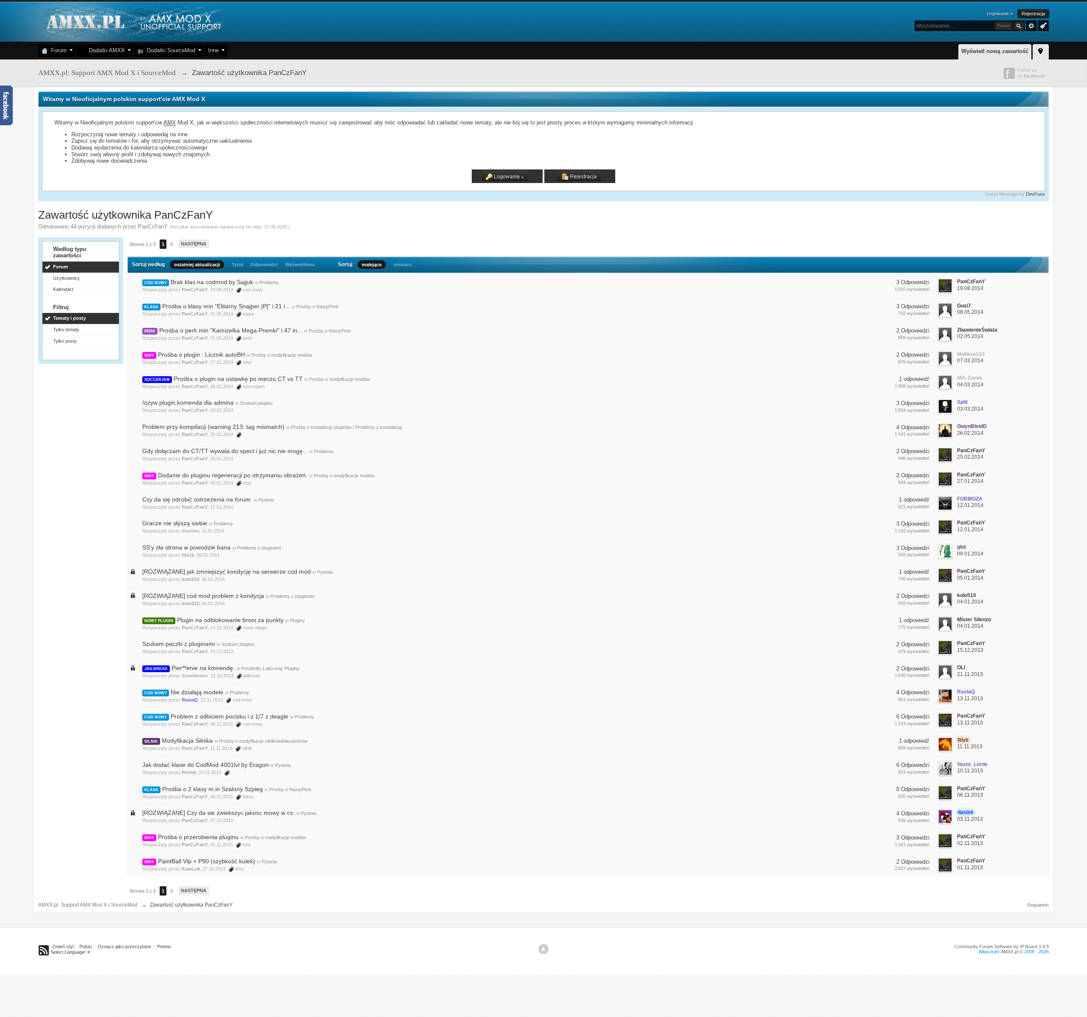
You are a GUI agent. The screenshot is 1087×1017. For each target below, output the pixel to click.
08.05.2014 (970, 312)
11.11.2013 (970, 746)
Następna (193, 243)
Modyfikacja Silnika (187, 740)
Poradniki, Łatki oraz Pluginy (270, 668)
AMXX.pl (1009, 951)
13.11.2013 (970, 698)
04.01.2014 (970, 602)
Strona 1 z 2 (143, 244)
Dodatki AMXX (105, 50)
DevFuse (1035, 194)
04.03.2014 (970, 385)
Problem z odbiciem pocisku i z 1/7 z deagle (229, 716)
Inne (213, 50)
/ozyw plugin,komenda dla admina (188, 402)
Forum (57, 50)
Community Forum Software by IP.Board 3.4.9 (1002, 946)
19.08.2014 (970, 288)
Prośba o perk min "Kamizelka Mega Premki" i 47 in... (230, 330)
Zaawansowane (1031, 25)
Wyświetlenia (300, 264)
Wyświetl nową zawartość (994, 51)
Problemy (269, 282)
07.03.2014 (970, 360)
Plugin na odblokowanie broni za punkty (230, 620)
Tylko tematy (66, 329)
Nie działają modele (197, 692)
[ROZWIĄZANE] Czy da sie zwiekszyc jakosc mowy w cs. (218, 812)
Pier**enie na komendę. (203, 668)
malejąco (372, 264)
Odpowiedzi (264, 264)
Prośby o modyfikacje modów (281, 355)
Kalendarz (63, 289)
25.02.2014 (970, 457)
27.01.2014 (970, 481)
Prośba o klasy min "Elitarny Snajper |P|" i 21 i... (226, 306)
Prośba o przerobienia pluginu (198, 837)
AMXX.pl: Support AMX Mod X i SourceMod (88, 905)
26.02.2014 (970, 433)
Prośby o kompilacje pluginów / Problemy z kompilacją (346, 427)
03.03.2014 (970, 409)
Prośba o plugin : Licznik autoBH (201, 354)
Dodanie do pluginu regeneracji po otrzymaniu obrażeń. (232, 475)
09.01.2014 (970, 554)
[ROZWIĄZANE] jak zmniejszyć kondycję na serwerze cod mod (226, 571)
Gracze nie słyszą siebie (174, 523)
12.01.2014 (970, 505)
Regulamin (1038, 904)
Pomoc (164, 946)
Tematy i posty (69, 318)
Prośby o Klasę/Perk (317, 306)
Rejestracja (1033, 13)
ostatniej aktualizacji (197, 264)
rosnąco (403, 264)
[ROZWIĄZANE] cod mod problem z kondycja (203, 595)
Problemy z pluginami (259, 547)
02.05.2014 (970, 336)
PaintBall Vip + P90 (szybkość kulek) (206, 861)
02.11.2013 (970, 843)
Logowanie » (1000, 13)
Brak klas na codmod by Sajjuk (212, 282)
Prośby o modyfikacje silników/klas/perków (263, 741)
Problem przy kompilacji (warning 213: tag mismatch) (213, 426)
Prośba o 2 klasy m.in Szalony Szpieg (212, 789)
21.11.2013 (970, 674)
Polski (85, 946)
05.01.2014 (970, 578)
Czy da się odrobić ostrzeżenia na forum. (197, 499)
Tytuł (237, 264)
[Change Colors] (1042, 25)
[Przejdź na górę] (543, 949)
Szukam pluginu (256, 403)
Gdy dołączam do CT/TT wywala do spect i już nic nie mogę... (225, 451)
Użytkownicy (66, 278)
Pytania (266, 499)
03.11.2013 (970, 819)
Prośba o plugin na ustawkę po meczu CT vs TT (238, 378)
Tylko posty (65, 341)
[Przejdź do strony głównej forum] (132, 21)
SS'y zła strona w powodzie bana (186, 547)
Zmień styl (62, 946)
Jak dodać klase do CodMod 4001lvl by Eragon (205, 764)
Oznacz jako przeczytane (124, 946)
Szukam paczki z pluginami (178, 643)
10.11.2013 (970, 771)
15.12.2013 (970, 650)
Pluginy (297, 620)
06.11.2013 (970, 795)
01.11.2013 (970, 868)
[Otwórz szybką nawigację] (1041, 50)
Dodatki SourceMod (169, 50)
